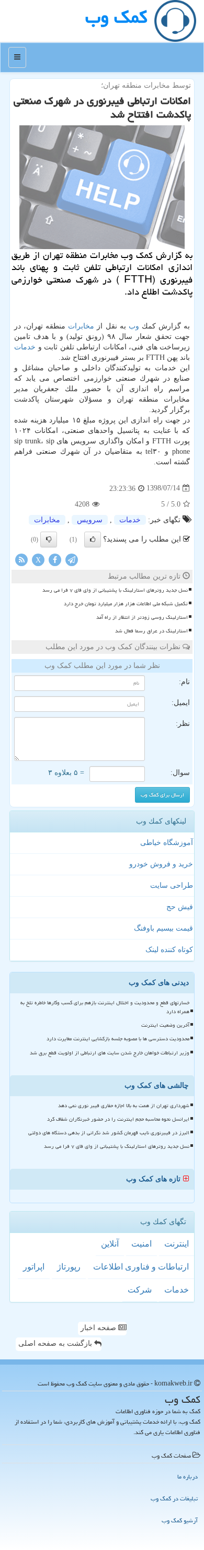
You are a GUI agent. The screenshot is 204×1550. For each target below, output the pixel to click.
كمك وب (116, 17)
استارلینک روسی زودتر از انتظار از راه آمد (142, 617)
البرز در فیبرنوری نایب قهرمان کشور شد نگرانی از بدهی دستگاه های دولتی (108, 1133)
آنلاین (110, 1243)
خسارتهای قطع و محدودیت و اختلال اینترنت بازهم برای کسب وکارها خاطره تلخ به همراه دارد (104, 1007)
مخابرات (81, 326)
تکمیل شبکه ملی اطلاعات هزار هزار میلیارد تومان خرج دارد (126, 603)
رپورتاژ (69, 1266)
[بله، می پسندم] (92, 539)
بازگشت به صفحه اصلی (56, 1343)
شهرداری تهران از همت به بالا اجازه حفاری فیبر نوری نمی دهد (123, 1105)
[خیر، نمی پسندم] (48, 539)
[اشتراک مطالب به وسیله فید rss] (21, 559)
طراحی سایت (171, 885)
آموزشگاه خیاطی (166, 843)
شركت (140, 1289)
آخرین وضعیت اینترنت (165, 1025)
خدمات (25, 347)
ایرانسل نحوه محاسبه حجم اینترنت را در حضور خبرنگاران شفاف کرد (118, 1119)
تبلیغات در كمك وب (174, 1499)
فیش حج (179, 907)
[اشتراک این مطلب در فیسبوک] (55, 559)
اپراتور (33, 1266)
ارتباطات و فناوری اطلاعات (141, 1266)
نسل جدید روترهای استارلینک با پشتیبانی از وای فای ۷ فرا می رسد (115, 590)
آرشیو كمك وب (180, 1520)
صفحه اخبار (99, 1328)
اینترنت (176, 1243)
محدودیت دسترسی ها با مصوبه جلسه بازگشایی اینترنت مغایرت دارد (118, 1039)
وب (134, 326)
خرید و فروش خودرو (161, 864)
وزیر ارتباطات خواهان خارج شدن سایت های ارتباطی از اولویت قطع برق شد (109, 1053)
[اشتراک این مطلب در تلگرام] (71, 559)
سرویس (90, 520)
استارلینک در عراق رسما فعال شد (151, 631)
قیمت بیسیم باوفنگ (163, 928)
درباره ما (187, 1477)
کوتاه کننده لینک (169, 950)
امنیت (141, 1243)
